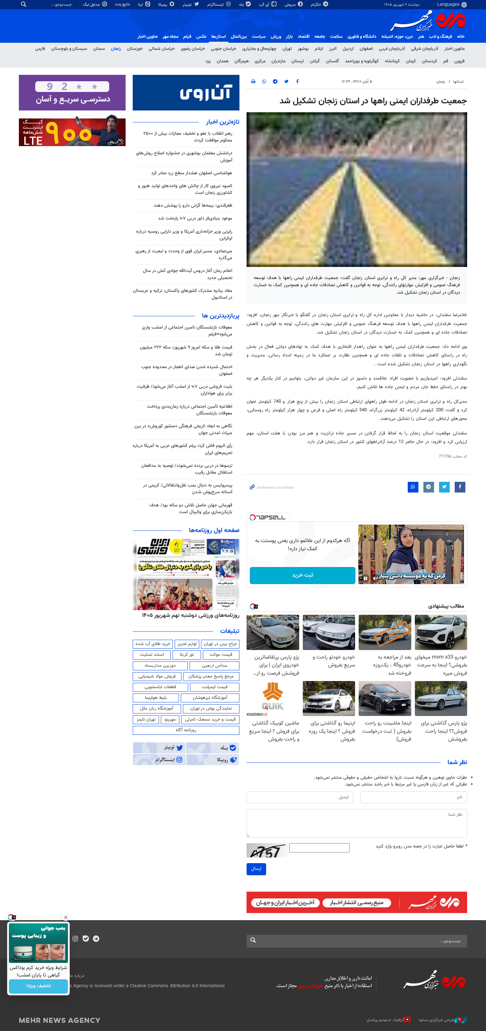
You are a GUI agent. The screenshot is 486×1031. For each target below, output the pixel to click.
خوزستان (135, 48)
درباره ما (76, 975)
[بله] (85, 939)
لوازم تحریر (187, 644)
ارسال (256, 868)
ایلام (319, 48)
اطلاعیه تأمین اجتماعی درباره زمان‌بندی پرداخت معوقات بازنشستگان (189, 410)
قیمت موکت (221, 654)
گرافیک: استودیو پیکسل (385, 1020)
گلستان (332, 61)
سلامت (336, 36)
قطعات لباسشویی (160, 687)
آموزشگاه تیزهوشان (210, 697)
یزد (208, 61)
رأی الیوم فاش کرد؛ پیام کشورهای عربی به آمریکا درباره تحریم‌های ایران (182, 449)
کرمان (411, 61)
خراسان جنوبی (223, 48)
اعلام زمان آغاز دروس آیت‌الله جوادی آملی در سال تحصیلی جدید (187, 274)
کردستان (429, 61)
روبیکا (163, 5)
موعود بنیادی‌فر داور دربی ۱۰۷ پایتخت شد (195, 218)
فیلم (187, 36)
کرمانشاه (392, 61)
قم (445, 61)
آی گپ (264, 5)
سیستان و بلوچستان (69, 48)
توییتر (188, 5)
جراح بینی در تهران (220, 644)
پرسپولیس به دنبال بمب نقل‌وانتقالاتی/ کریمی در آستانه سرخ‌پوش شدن (187, 489)
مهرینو (170, 719)
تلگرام (316, 5)
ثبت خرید (302, 575)
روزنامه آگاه (186, 730)
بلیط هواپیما (156, 697)
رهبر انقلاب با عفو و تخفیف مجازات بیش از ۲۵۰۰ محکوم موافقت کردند (187, 137)
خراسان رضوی (193, 48)
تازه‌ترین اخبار (222, 122)
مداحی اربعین (214, 665)
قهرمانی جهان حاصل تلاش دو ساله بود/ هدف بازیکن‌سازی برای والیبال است (190, 509)
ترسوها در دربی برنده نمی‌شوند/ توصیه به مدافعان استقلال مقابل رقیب (186, 469)
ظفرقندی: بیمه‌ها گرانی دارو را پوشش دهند (193, 205)
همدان (222, 61)
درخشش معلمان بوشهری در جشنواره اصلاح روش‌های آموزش (184, 157)
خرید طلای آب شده (153, 644)
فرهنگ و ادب (440, 36)
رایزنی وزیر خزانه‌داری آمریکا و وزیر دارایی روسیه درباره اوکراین (184, 235)
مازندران (278, 61)
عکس (201, 36)
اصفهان (366, 48)
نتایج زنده (123, 4)
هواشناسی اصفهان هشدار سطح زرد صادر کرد (191, 173)
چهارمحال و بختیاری (259, 48)
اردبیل (348, 48)
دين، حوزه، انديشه (397, 36)
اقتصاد (304, 36)
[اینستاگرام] (75, 939)
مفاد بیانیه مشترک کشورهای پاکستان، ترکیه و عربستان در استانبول (182, 294)
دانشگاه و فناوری (362, 36)
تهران (287, 48)
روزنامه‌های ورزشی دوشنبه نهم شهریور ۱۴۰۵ (190, 615)
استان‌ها (218, 36)
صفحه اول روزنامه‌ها (214, 530)
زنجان (116, 48)
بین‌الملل (239, 36)
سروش (291, 5)
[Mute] (375, 578)
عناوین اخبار (454, 48)
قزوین (459, 61)
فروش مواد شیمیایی (157, 676)
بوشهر (303, 48)
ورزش (276, 36)
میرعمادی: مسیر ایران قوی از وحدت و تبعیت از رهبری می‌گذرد (184, 255)
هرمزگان (241, 61)
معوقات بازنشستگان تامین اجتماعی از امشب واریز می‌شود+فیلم (187, 331)
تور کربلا (187, 654)
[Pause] (365, 578)
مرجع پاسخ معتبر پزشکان (211, 676)
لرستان (297, 61)
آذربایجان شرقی (424, 48)
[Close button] (65, 917)
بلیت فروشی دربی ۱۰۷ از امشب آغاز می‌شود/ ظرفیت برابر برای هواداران (184, 390)
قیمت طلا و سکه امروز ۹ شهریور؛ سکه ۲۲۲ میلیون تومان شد (186, 351)
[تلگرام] (95, 939)
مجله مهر (170, 36)
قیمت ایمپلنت (215, 687)
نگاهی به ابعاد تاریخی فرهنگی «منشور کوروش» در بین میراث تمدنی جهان (183, 430)
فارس (40, 48)
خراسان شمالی (162, 48)
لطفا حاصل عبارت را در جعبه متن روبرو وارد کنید (421, 846)
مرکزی (260, 61)
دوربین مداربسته (160, 665)
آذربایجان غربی (392, 48)
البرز (333, 48)
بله (242, 5)
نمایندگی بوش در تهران (211, 708)
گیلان (315, 61)
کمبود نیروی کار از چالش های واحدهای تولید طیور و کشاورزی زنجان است (185, 189)
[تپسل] (252, 517)
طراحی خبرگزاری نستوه (436, 1020)
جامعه (320, 36)
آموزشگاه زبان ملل (156, 708)
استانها (458, 82)
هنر (421, 36)
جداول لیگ (92, 5)
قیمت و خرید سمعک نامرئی (210, 719)
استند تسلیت (152, 654)
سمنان (99, 48)
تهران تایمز (146, 719)
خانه (461, 36)
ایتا (141, 5)
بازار (289, 36)
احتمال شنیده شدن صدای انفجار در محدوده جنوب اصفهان (186, 370)
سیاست (259, 36)
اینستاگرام (216, 5)
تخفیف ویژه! (38, 986)
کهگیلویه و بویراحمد (362, 61)
